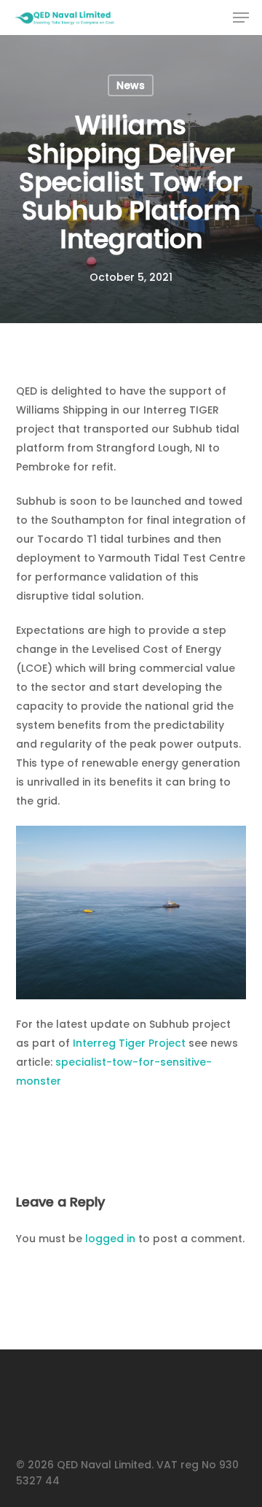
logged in (110, 1238)
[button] (241, 17)
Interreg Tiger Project (130, 1043)
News (130, 85)
